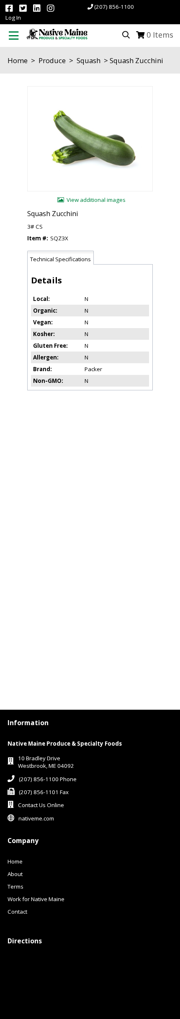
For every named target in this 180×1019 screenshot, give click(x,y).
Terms (15, 886)
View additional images (96, 200)
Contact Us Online (41, 805)
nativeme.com (36, 818)
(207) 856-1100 (114, 6)
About (15, 874)
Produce (52, 60)
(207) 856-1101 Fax (44, 792)
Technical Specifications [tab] (60, 259)
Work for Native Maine (36, 899)
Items (160, 35)
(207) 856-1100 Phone (48, 779)
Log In (13, 17)
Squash (88, 60)
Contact (17, 911)
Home (18, 60)
